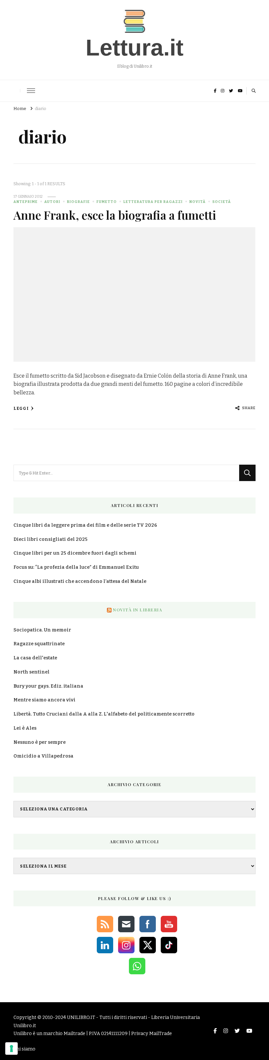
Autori (52, 202)
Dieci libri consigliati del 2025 (50, 539)
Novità (197, 202)
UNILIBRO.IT (81, 1017)
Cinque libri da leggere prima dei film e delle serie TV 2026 (85, 525)
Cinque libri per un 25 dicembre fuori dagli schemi (74, 553)
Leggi (21, 408)
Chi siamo (24, 1049)
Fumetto (106, 202)
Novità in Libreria (137, 609)
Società (221, 202)
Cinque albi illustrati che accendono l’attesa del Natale (79, 581)
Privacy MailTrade (151, 1033)
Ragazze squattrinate (39, 644)
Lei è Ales (24, 728)
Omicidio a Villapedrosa (43, 756)
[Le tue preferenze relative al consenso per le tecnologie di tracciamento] (11, 1048)
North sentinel (31, 672)
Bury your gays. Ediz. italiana (48, 686)
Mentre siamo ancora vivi (44, 700)
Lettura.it (134, 47)
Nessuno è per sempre (39, 742)
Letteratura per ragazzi (153, 202)
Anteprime (25, 202)
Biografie (78, 202)
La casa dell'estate (35, 658)
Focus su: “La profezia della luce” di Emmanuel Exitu (76, 567)
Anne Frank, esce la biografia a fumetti (114, 215)
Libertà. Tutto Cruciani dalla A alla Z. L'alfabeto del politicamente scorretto (104, 714)
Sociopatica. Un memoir (42, 630)
